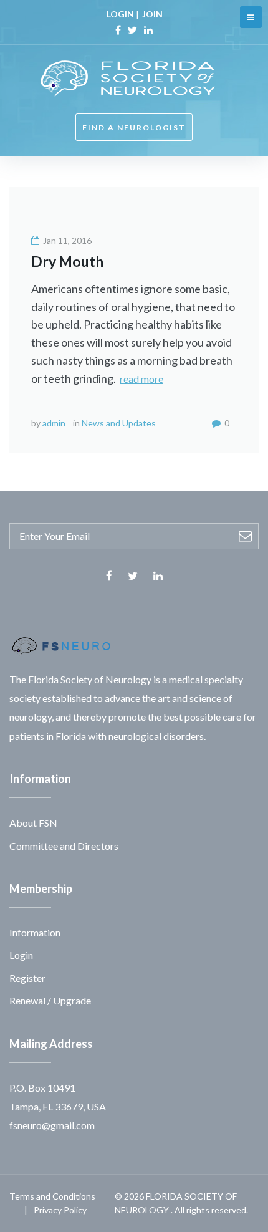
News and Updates (119, 423)
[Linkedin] (148, 29)
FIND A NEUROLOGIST (134, 127)
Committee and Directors (63, 846)
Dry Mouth (67, 261)
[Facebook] (118, 29)
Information (34, 932)
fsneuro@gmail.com (52, 1125)
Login (21, 955)
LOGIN (120, 14)
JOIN (152, 14)
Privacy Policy (60, 1210)
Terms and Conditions (52, 1196)
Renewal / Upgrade (50, 1000)
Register (27, 978)
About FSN (33, 823)
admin (53, 423)
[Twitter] (132, 29)
